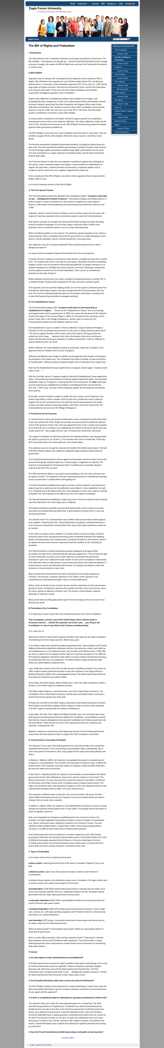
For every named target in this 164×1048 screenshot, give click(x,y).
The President (120, 74)
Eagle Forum (33, 39)
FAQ (103, 3)
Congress (118, 67)
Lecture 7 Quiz (122, 104)
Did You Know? (122, 89)
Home (72, 3)
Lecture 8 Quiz (122, 117)
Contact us (111, 3)
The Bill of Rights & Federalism (123, 58)
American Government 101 (123, 46)
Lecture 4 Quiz (122, 78)
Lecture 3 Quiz (122, 71)
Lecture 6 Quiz (122, 96)
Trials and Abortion (122, 132)
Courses (95, 3)
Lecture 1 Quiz (122, 54)
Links (120, 3)
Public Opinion (120, 93)
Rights (117, 125)
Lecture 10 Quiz (123, 128)
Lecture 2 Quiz (122, 63)
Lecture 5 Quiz (122, 85)
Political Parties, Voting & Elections (124, 112)
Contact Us (130, 3)
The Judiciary (120, 82)
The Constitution (121, 50)
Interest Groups (120, 121)
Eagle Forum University (45, 8)
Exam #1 (118, 107)
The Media (119, 100)
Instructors (81, 4)
